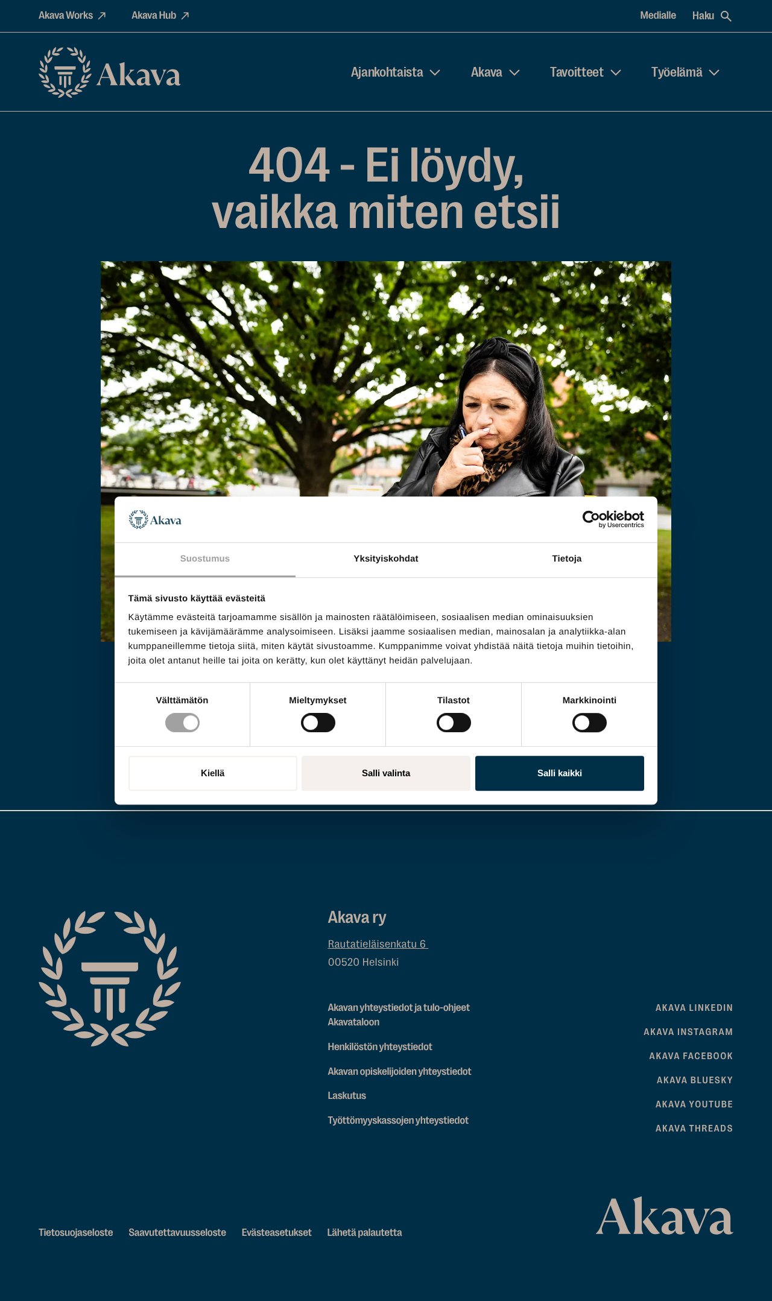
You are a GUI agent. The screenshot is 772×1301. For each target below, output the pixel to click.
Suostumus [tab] (205, 559)
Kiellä (212, 773)
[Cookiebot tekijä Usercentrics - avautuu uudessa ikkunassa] (591, 519)
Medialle (659, 16)
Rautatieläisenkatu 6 (378, 945)
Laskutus (347, 1096)
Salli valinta (386, 773)
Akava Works (66, 16)
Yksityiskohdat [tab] (385, 559)
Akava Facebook (691, 1056)
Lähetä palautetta (364, 1233)
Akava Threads (694, 1128)
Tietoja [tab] (567, 559)
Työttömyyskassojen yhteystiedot (398, 1121)
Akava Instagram (688, 1032)
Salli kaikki (559, 773)
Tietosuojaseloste (76, 1233)
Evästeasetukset (277, 1233)
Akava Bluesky (695, 1080)
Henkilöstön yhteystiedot (380, 1047)
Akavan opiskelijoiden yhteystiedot (400, 1072)
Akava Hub (153, 16)
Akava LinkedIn (694, 1007)
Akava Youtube (694, 1104)
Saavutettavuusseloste (177, 1233)
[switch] (318, 720)
